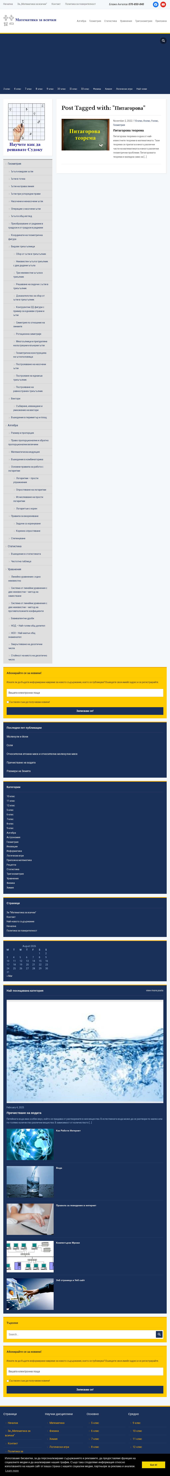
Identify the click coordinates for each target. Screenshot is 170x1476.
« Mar (9, 976)
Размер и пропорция (22, 433)
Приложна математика (19, 860)
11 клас (73, 88)
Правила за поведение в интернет (76, 1205)
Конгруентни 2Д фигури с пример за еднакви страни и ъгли (28, 311)
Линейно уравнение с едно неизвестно (24, 578)
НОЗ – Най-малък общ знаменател (21, 635)
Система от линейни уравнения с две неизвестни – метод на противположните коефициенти (27, 607)
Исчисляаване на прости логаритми (28, 499)
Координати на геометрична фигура (25, 237)
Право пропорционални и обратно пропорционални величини (28, 442)
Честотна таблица (21, 561)
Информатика (14, 851)
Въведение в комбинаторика (27, 459)
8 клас (39, 88)
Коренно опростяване (28, 531)
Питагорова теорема (128, 130)
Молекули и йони (17, 736)
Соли (10, 745)
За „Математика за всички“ (32, 4)
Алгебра (81, 21)
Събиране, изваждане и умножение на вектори (27, 408)
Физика (97, 88)
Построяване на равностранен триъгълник (28, 389)
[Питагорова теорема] (85, 134)
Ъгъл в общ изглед (21, 216)
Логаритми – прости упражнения (25, 480)
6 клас (17, 88)
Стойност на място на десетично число (27, 657)
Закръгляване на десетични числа (25, 646)
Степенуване (18, 538)
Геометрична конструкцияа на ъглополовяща (29, 355)
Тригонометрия (143, 21)
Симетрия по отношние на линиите (29, 324)
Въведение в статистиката (26, 554)
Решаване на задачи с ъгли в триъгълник (30, 286)
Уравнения (126, 21)
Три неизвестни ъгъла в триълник (28, 274)
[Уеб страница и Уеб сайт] (30, 1294)
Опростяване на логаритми (31, 489)
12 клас (85, 88)
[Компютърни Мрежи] (30, 1256)
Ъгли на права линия (22, 186)
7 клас (28, 88)
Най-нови (141, 88)
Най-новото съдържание (20, 921)
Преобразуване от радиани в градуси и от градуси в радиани (25, 225)
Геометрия (95, 21)
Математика (56, 1423)
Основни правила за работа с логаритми (25, 468)
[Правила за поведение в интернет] (30, 1219)
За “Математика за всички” (21, 912)
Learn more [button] (12, 1470)
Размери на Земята (19, 771)
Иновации (12, 846)
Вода (59, 1167)
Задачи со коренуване (28, 523)
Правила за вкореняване (25, 516)
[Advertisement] (78, 60)
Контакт (56, 4)
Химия (108, 88)
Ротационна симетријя (28, 334)
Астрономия (13, 837)
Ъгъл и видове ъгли (22, 171)
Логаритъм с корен (26, 508)
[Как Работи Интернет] (30, 1144)
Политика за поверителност (80, 4)
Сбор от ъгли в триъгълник (31, 254)
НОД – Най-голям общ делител (28, 625)
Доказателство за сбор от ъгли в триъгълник (29, 297)
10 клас (62, 88)
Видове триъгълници (23, 246)
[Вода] (30, 1181)
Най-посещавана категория (25, 990)
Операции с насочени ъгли (26, 208)
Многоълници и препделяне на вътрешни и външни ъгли (30, 343)
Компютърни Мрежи (68, 1242)
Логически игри (124, 88)
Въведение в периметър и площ (29, 417)
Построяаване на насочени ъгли (29, 366)
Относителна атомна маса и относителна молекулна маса (42, 753)
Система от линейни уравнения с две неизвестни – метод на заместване (27, 592)
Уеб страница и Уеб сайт (70, 1280)
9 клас (50, 88)
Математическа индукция (25, 452)
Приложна (161, 21)
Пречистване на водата (21, 762)
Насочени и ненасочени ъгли (27, 201)
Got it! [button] (153, 1465)
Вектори (15, 398)
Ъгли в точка (18, 178)
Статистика (110, 21)
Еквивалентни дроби (22, 618)
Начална (8, 4)
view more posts (154, 990)
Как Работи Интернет (68, 1130)
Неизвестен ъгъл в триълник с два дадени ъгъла (30, 263)
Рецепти (11, 864)
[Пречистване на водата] (85, 1051)
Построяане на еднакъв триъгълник (27, 377)
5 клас (6, 88)
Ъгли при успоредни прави (26, 193)
